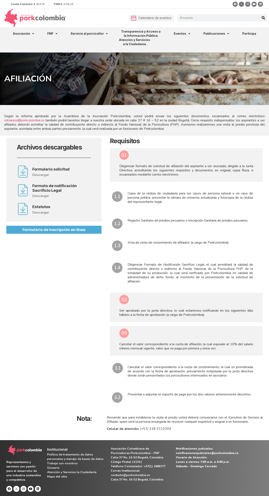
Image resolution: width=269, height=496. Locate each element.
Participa (249, 33)
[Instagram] (247, 4)
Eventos (180, 33)
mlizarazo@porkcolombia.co (24, 120)
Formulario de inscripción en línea (53, 229)
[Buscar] (263, 17)
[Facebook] (235, 4)
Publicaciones (214, 33)
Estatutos (41, 207)
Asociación (21, 33)
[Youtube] (254, 4)
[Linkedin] (260, 4)
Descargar (40, 175)
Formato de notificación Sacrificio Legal (54, 188)
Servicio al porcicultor (87, 33)
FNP (50, 33)
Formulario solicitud (51, 169)
